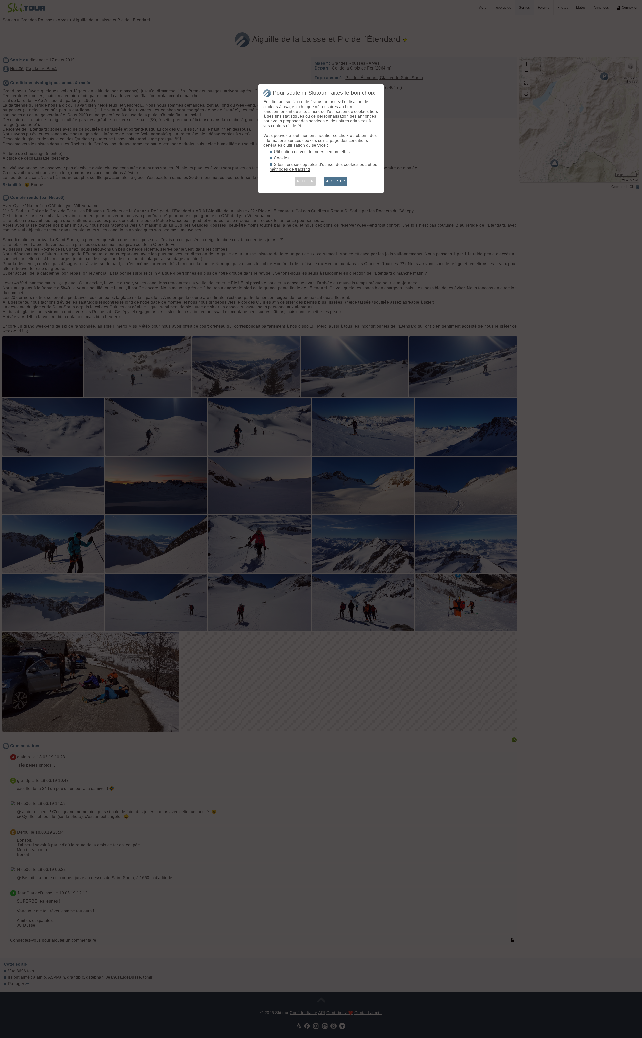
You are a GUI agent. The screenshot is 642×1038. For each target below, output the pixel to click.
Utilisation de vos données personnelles (312, 152)
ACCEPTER (335, 181)
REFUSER (305, 181)
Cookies (281, 158)
